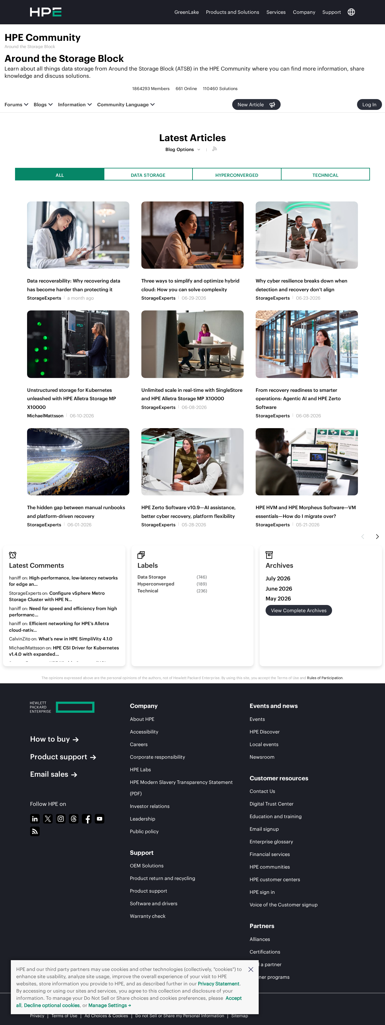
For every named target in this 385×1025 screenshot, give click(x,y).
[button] (250, 969)
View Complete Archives (299, 610)
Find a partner (266, 964)
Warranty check (147, 916)
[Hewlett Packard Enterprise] (68, 707)
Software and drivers (153, 903)
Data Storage (148, 175)
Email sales (49, 774)
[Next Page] (377, 537)
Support (331, 12)
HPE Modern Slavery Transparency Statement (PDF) (181, 788)
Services (276, 12)
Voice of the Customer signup (284, 905)
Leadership (142, 819)
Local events (264, 744)
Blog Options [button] (179, 149)
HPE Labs (140, 769)
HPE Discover (265, 732)
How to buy (50, 738)
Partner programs (270, 977)
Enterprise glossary (271, 842)
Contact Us (262, 791)
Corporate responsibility (157, 757)
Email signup (264, 829)
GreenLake (186, 12)
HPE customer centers (275, 879)
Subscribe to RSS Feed (215, 150)
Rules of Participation (325, 678)
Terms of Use (64, 1015)
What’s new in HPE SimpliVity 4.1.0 (75, 639)
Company (304, 12)
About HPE (142, 719)
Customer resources (279, 778)
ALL (60, 175)
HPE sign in (262, 892)
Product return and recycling (162, 878)
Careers (139, 744)
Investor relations (150, 806)
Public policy (144, 831)
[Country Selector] (351, 12)
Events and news (274, 705)
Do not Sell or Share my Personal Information (179, 1015)
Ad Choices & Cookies (106, 1015)
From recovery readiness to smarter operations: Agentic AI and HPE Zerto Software (298, 398)
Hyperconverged (236, 175)
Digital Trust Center (272, 804)
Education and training (276, 816)
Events (257, 719)
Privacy (37, 1015)
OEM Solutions (147, 866)
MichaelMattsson (45, 416)
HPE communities (270, 867)
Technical (325, 175)
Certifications (265, 952)
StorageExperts (44, 298)
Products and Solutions (232, 12)
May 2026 (278, 598)
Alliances (260, 939)
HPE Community (43, 37)
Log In (369, 104)
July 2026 (278, 578)
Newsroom (262, 757)
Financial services (270, 854)
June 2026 (279, 588)
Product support (58, 756)
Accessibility (144, 732)
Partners (262, 926)
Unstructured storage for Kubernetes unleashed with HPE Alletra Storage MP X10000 (71, 398)
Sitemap (239, 1015)
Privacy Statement (218, 984)
